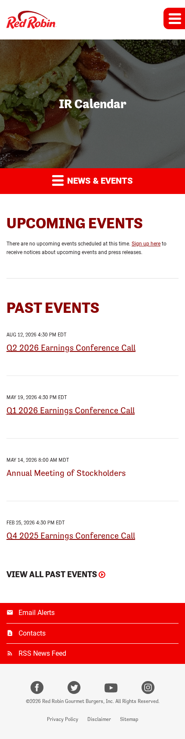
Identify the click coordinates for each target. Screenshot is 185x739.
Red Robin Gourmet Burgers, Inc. (78, 701)
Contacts (32, 633)
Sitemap (129, 719)
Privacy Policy (62, 719)
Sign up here (146, 244)
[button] (174, 18)
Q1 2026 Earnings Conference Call (70, 410)
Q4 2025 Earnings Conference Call (70, 535)
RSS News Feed (42, 653)
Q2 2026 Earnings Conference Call (71, 347)
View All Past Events (51, 574)
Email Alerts (36, 613)
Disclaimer (99, 719)
